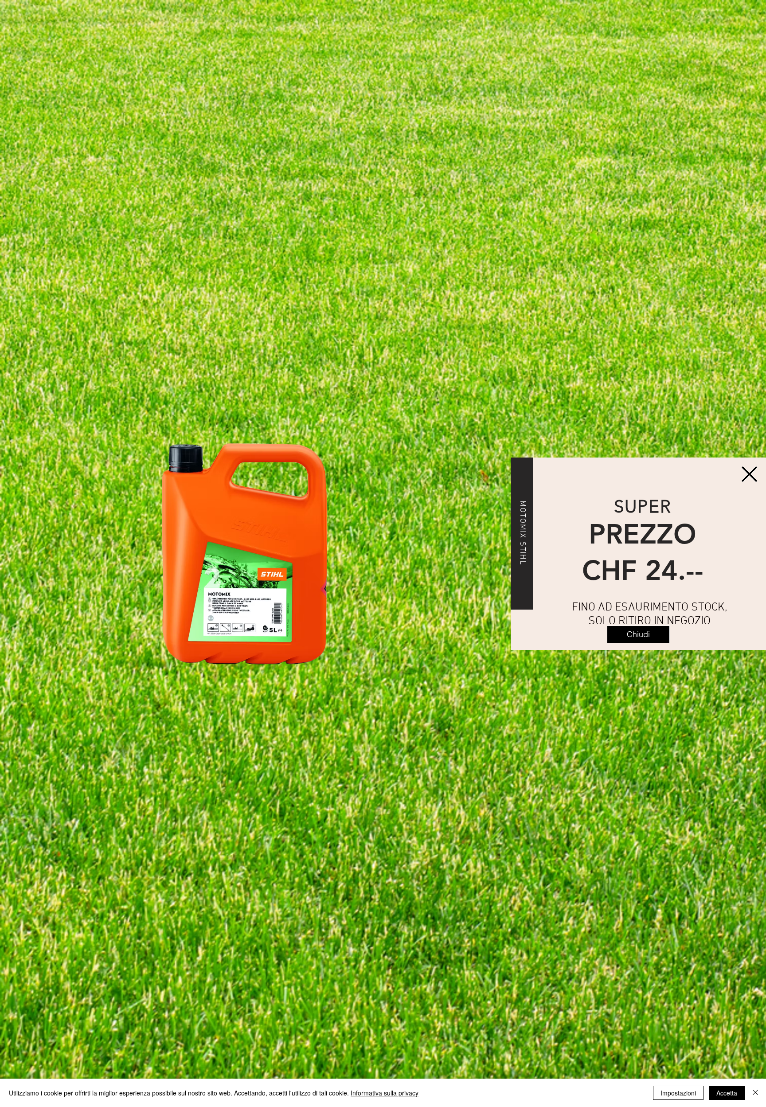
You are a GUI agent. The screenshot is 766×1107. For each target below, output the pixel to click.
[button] (638, 634)
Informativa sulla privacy (384, 1092)
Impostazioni (678, 1092)
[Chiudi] (755, 1093)
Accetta (726, 1092)
